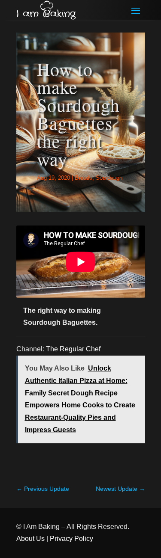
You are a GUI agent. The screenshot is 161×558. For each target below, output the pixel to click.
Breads (83, 178)
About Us (30, 538)
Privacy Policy (71, 538)
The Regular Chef (73, 349)
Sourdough (109, 178)
